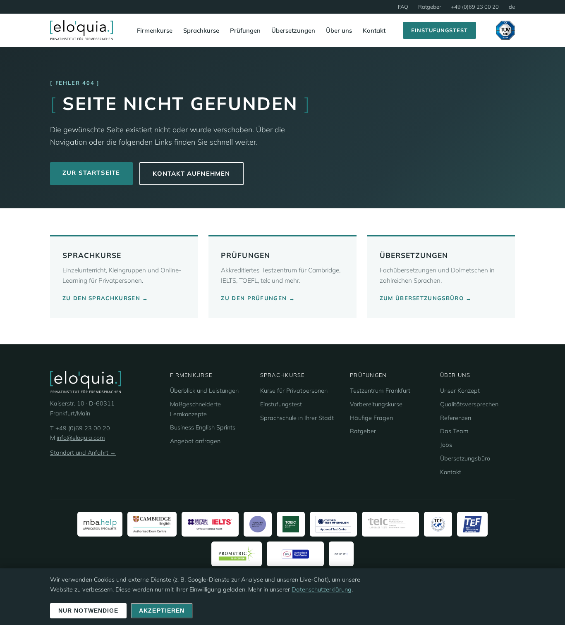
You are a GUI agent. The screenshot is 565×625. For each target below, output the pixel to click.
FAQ (403, 6)
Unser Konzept (460, 390)
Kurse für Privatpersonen (294, 390)
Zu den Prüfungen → (258, 298)
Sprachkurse (201, 30)
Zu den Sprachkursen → (105, 298)
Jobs (446, 444)
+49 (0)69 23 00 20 (475, 6)
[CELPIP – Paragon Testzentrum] (341, 554)
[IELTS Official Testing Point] (210, 524)
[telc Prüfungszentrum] (390, 524)
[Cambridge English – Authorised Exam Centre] (152, 524)
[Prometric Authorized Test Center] (236, 554)
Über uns (339, 30)
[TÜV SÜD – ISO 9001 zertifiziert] (505, 30)
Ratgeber (429, 6)
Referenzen (455, 418)
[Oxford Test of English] (333, 524)
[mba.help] (99, 524)
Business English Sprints (202, 427)
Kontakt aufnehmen (191, 173)
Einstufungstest (439, 30)
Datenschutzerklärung (322, 589)
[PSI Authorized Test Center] (295, 554)
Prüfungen (245, 30)
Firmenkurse (154, 30)
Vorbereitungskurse (376, 404)
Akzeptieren (161, 611)
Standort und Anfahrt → (83, 452)
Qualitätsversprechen (469, 404)
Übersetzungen (293, 30)
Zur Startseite (91, 173)
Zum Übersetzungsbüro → (426, 298)
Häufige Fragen (371, 418)
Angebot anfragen (195, 441)
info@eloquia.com (81, 437)
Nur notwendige (88, 611)
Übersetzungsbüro (465, 458)
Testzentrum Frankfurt (380, 390)
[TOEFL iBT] (258, 524)
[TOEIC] (291, 524)
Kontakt (374, 30)
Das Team (454, 431)
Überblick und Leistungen (204, 390)
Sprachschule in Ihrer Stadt (297, 418)
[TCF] (438, 524)
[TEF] (472, 524)
